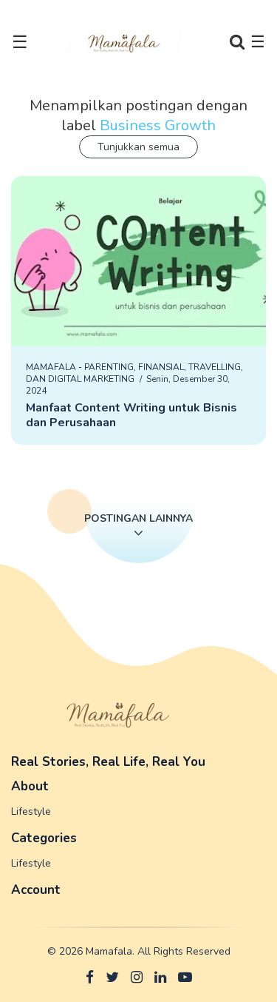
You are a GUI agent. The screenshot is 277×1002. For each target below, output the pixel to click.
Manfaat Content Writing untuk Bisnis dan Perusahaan (131, 415)
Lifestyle (31, 811)
